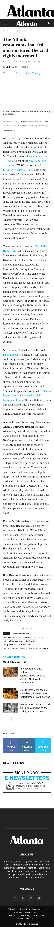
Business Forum (31, 912)
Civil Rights (30, 641)
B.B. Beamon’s (25, 644)
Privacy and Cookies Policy (19, 915)
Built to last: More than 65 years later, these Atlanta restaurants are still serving (35, 693)
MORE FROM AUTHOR (15, 662)
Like (11, 739)
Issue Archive (38, 909)
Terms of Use (38, 915)
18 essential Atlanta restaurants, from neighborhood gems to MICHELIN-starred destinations (32, 675)
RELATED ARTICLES (14, 657)
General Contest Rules (27, 918)
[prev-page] (5, 719)
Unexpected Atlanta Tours (18, 170)
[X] (39, 898)
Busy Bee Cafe (10, 644)
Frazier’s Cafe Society (34, 637)
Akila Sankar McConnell (38, 648)
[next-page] (10, 719)
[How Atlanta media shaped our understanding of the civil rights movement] (10, 708)
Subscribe (12, 909)
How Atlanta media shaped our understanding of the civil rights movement (35, 708)
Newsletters (25, 909)
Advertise (18, 912)
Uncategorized (17, 30)
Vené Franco (12, 67)
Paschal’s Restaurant (20, 633)
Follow (27, 739)
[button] (5, 23)
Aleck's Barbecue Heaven (14, 648)
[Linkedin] (31, 898)
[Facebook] (15, 898)
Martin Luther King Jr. (13, 637)
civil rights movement (13, 641)
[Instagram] (23, 898)
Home (5, 30)
